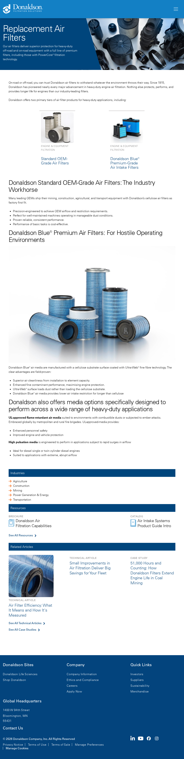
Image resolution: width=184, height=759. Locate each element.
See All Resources (21, 535)
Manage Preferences (89, 744)
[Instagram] (158, 743)
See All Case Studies (22, 629)
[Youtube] (142, 743)
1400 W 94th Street (16, 710)
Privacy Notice (13, 744)
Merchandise (139, 691)
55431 (7, 721)
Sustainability (140, 685)
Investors (136, 674)
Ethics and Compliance (83, 679)
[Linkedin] (134, 743)
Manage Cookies (17, 748)
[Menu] (175, 9)
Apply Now (74, 691)
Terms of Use (37, 744)
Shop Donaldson (14, 679)
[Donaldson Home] (86, 9)
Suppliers (137, 679)
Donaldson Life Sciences (20, 674)
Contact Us (13, 728)
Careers (72, 685)
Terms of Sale (60, 744)
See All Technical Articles (25, 623)
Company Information (82, 674)
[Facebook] (150, 743)
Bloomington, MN (15, 716)
